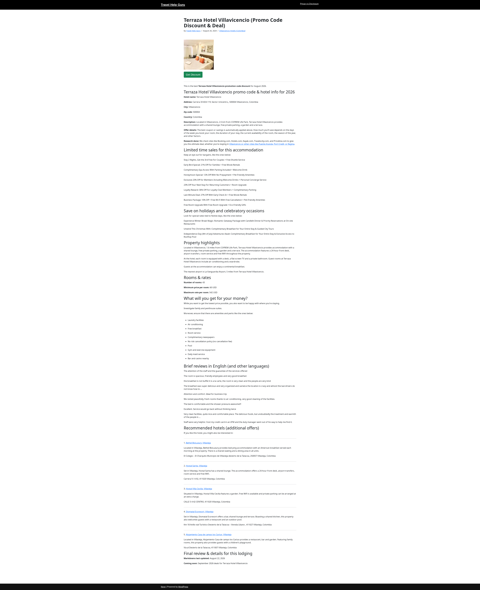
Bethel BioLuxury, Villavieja (198, 442)
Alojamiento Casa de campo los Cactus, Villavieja (208, 534)
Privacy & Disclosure (309, 4)
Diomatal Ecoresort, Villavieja (199, 511)
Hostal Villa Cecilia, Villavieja (199, 488)
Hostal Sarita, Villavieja (196, 465)
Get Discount (193, 74)
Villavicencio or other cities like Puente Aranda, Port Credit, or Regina (261, 144)
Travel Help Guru (193, 31)
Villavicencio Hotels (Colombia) (232, 31)
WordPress (183, 587)
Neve (163, 587)
